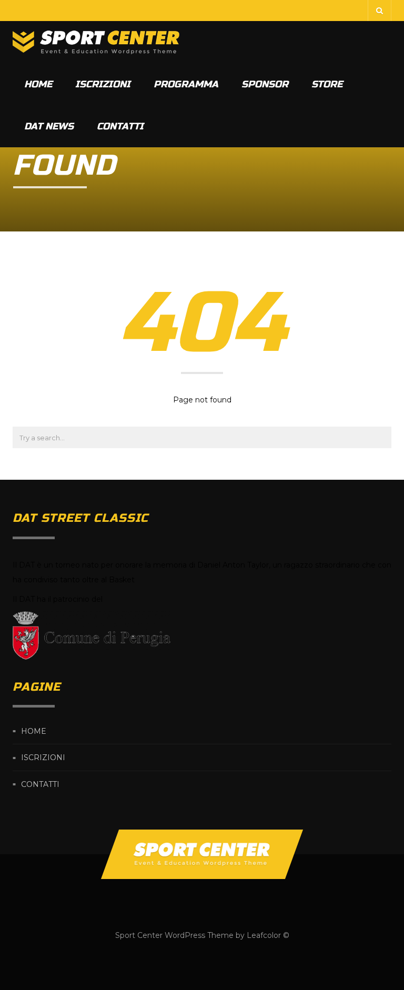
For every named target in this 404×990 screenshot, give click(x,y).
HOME (38, 84)
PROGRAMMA (186, 84)
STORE (326, 84)
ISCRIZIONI (102, 84)
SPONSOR (264, 84)
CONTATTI (120, 126)
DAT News (49, 126)
